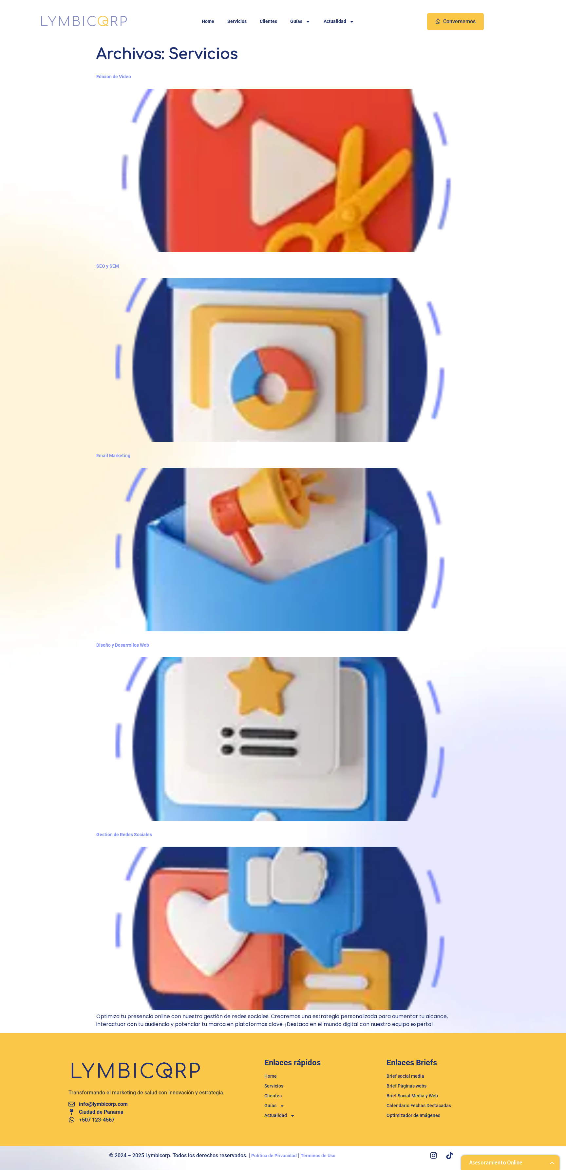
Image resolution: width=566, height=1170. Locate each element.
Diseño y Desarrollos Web (122, 645)
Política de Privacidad (274, 1156)
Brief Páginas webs (406, 1086)
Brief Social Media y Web (412, 1096)
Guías (296, 21)
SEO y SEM (107, 266)
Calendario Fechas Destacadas (419, 1105)
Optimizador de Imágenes (413, 1115)
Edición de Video (113, 77)
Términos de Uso (318, 1156)
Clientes (268, 21)
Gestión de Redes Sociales (124, 834)
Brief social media (405, 1076)
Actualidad (335, 21)
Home (208, 21)
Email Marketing (113, 456)
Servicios (237, 21)
